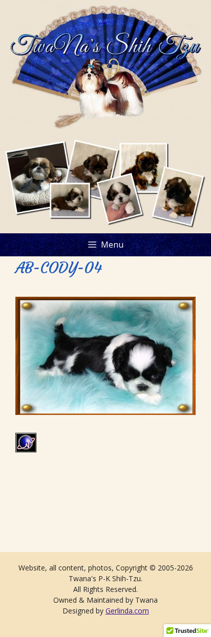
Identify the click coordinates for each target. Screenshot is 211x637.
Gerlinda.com (127, 611)
